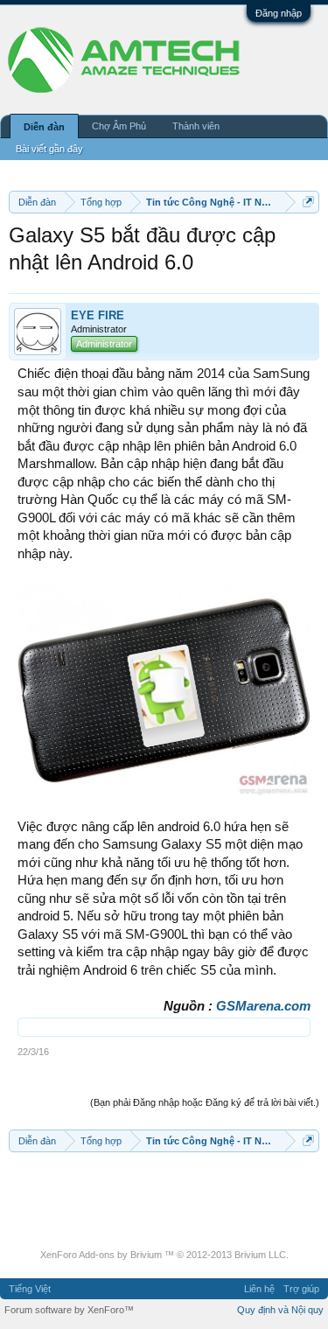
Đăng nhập (278, 13)
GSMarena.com (263, 1006)
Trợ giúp (301, 1289)
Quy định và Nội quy (280, 1310)
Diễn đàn (44, 127)
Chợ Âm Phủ (119, 126)
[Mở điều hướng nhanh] (308, 201)
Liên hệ (259, 1289)
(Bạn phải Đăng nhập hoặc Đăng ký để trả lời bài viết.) (204, 1102)
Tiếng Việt (30, 1289)
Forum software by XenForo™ (69, 1310)
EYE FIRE (97, 315)
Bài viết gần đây (49, 148)
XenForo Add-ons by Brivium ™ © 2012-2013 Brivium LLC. (164, 1254)
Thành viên (196, 126)
